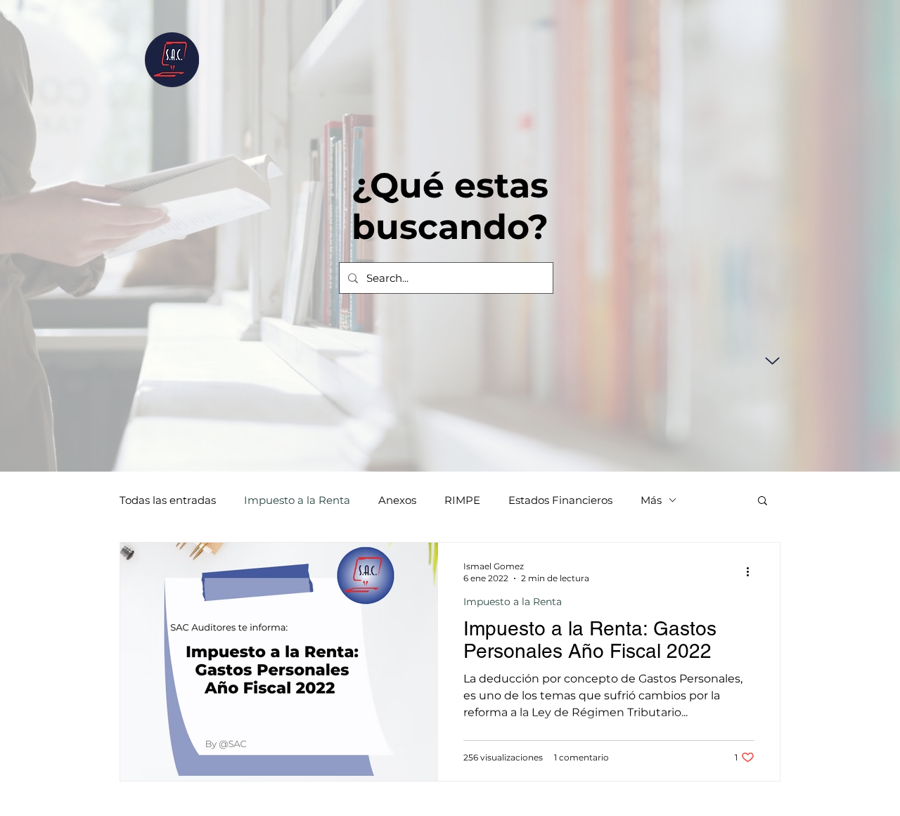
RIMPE (462, 500)
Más (651, 500)
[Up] (772, 361)
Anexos (397, 500)
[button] (762, 501)
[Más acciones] (752, 571)
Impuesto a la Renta (297, 500)
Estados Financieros (560, 500)
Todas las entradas (168, 500)
